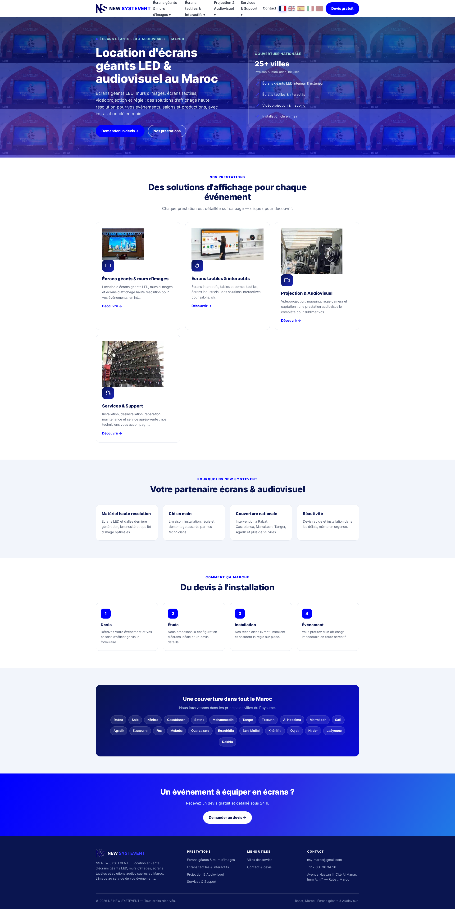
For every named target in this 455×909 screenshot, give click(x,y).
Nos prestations (167, 131)
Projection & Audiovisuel (205, 874)
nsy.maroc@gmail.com (324, 860)
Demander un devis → (120, 131)
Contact (269, 8)
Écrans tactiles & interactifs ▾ (195, 8)
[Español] (301, 8)
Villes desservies (259, 860)
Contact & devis (259, 867)
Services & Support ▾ (249, 8)
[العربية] (319, 8)
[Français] (282, 8)
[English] (292, 8)
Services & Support (201, 881)
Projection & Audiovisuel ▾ (224, 8)
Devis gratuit (342, 8)
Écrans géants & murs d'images (211, 860)
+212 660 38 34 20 (321, 867)
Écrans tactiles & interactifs (208, 867)
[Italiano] (310, 8)
